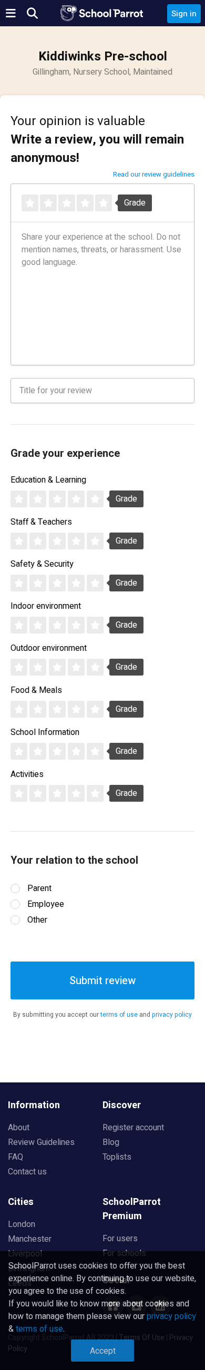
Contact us (27, 1171)
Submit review (102, 980)
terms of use (119, 1014)
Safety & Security (42, 564)
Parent (39, 888)
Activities (27, 774)
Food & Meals (36, 690)
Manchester (30, 1239)
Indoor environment (46, 606)
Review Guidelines (41, 1142)
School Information (45, 732)
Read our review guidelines (153, 174)
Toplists (116, 1157)
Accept (103, 1351)
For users (120, 1238)
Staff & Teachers (41, 522)
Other (37, 920)
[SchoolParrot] (102, 13)
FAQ (15, 1157)
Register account (133, 1127)
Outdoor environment (49, 648)
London (21, 1224)
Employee (45, 904)
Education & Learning (48, 480)
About (18, 1127)
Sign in (184, 13)
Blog (110, 1142)
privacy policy (172, 1014)
